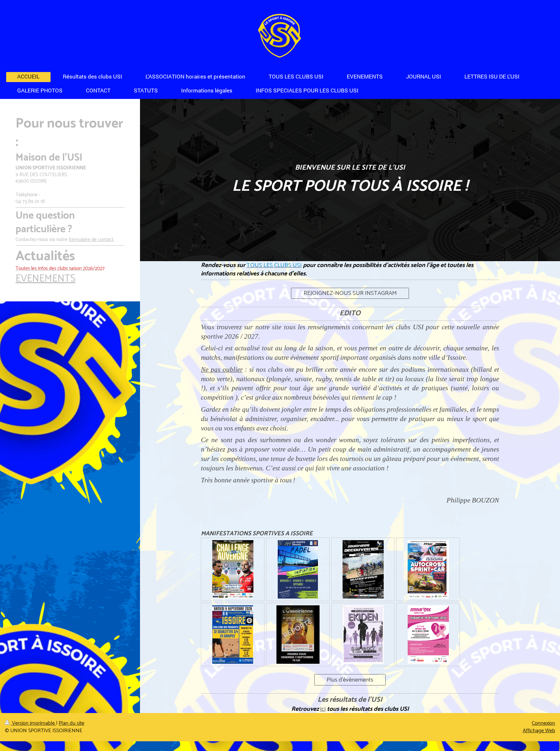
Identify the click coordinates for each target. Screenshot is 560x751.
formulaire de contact (91, 240)
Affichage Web (539, 730)
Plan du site (71, 723)
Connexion (543, 723)
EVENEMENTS (46, 279)
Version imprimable (33, 723)
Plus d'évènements (350, 680)
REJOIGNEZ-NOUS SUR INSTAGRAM (350, 293)
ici (323, 709)
